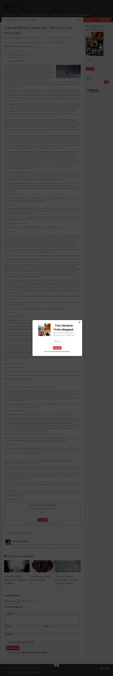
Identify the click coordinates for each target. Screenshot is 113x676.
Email (57, 341)
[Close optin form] (80, 323)
